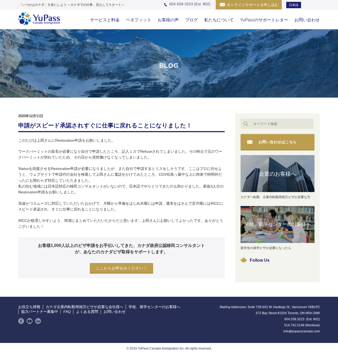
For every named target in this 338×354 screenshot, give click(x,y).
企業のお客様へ (277, 174)
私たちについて (219, 19)
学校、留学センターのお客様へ (277, 224)
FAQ (67, 311)
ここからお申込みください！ (121, 268)
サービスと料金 (105, 19)
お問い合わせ (307, 19)
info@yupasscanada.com (301, 331)
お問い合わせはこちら (278, 142)
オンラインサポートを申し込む (253, 5)
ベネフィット (138, 19)
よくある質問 (87, 311)
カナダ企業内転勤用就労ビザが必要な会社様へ (84, 307)
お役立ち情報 (29, 307)
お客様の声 (168, 19)
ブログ (191, 19)
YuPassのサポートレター (264, 19)
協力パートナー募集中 (39, 311)
